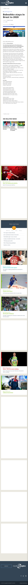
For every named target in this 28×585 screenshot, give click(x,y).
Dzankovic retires (7, 245)
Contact (6, 566)
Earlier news (6, 8)
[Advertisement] (14, 146)
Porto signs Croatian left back (9, 232)
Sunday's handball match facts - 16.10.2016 (12, 238)
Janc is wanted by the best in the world (11, 234)
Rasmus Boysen (10, 43)
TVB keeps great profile (8, 240)
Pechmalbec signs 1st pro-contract (10, 236)
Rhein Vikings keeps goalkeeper (10, 242)
